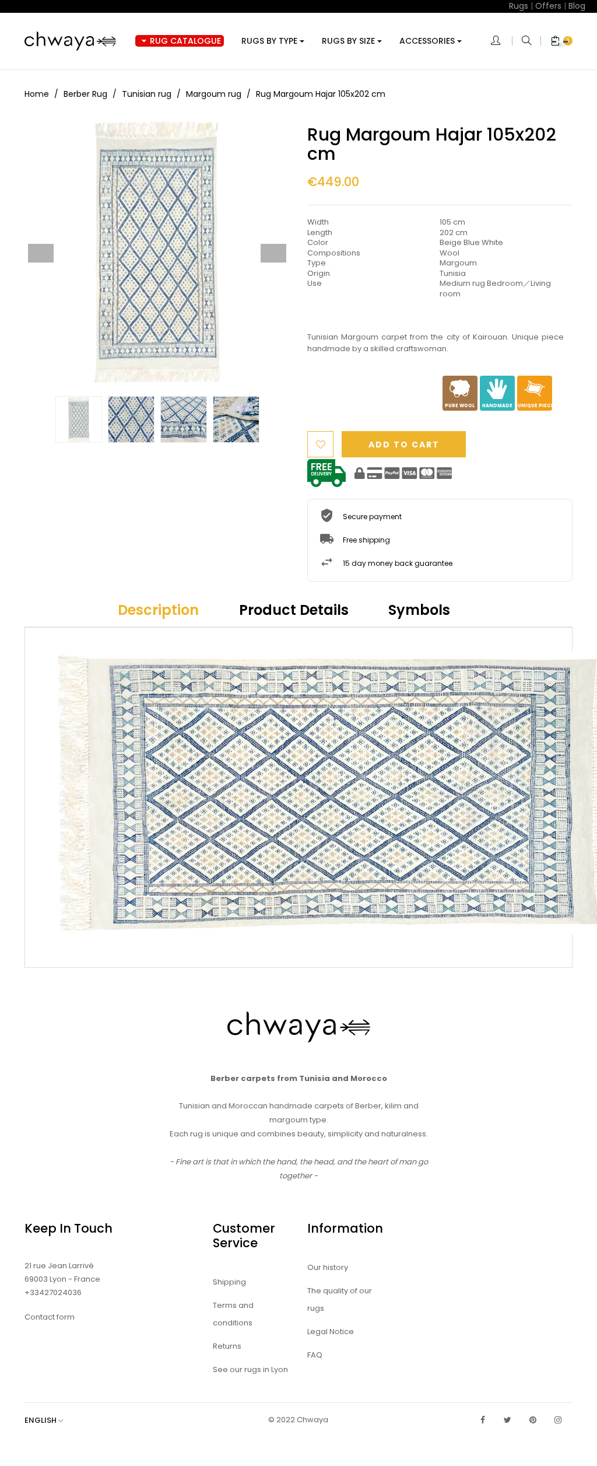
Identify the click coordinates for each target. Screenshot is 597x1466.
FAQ (314, 1354)
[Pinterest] (533, 1420)
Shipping (229, 1281)
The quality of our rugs (339, 1299)
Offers (548, 6)
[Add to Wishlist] (320, 444)
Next (273, 253)
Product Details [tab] (294, 610)
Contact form (49, 1316)
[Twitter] (508, 1420)
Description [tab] (158, 610)
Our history (327, 1267)
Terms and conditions (233, 1314)
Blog (576, 6)
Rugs (518, 6)
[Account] (501, 41)
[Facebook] (482, 1420)
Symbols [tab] (419, 610)
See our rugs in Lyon (250, 1369)
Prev (41, 253)
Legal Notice (330, 1331)
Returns (227, 1346)
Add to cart (404, 444)
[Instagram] (558, 1420)
